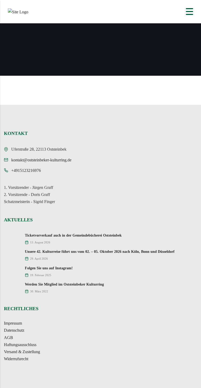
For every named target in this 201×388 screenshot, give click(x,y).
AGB (8, 337)
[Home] (18, 11)
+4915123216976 (26, 170)
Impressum (13, 323)
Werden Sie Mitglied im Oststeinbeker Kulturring (64, 284)
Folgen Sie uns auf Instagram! (49, 268)
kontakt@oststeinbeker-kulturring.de (41, 160)
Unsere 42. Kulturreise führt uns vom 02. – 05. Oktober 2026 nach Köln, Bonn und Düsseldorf (100, 252)
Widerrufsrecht (16, 359)
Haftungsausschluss (20, 344)
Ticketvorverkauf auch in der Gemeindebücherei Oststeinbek (73, 235)
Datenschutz (14, 330)
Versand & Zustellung (22, 351)
